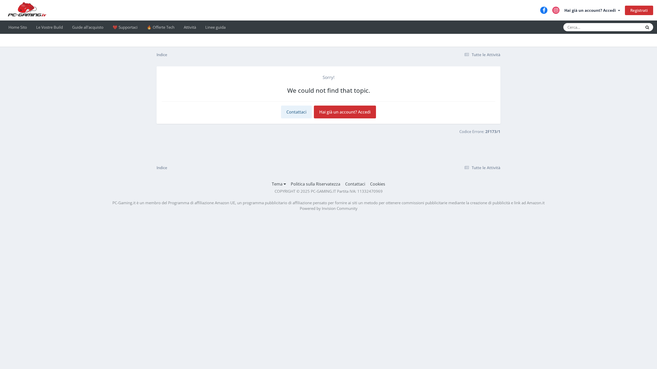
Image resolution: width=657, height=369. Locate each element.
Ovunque (628, 27)
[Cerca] (647, 27)
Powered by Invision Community (329, 208)
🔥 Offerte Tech (161, 27)
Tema (278, 184)
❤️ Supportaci (125, 27)
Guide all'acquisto (87, 27)
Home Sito (17, 27)
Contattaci (296, 112)
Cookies (377, 184)
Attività (190, 27)
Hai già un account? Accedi (591, 10)
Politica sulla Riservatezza (315, 184)
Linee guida (215, 27)
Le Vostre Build (49, 27)
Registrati (639, 10)
